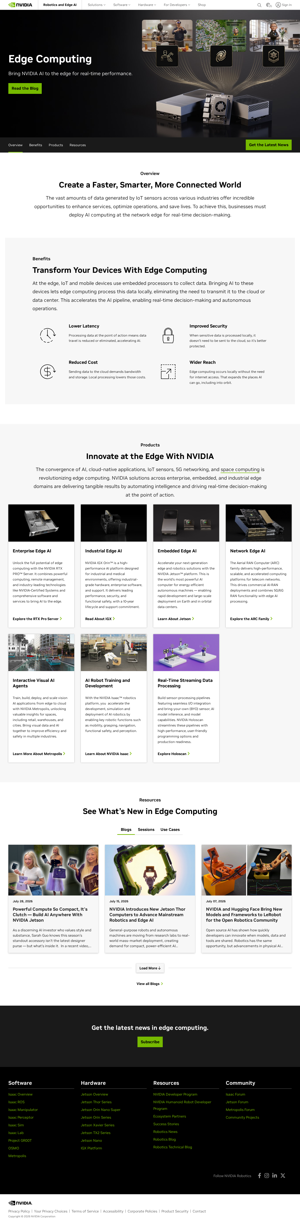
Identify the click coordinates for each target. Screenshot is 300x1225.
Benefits (35, 145)
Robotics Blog (164, 1139)
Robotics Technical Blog (172, 1147)
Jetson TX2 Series (95, 1132)
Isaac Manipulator (23, 1109)
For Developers (176, 5)
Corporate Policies (142, 1211)
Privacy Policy (19, 1211)
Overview (15, 145)
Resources (78, 145)
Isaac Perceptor (21, 1117)
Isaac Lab (16, 1132)
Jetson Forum (237, 1102)
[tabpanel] (150, 915)
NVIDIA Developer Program (175, 1094)
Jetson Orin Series (96, 1117)
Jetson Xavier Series (97, 1125)
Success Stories (166, 1124)
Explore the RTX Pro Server (36, 619)
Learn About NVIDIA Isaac (107, 754)
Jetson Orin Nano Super (100, 1109)
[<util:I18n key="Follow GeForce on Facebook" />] (259, 1175)
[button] (268, 6)
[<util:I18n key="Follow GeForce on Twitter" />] (283, 1175)
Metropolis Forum (240, 1109)
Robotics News (165, 1131)
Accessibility (113, 1211)
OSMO (13, 1148)
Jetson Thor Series (96, 1102)
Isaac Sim (16, 1125)
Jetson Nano (91, 1140)
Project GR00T (20, 1140)
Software (120, 5)
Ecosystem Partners (169, 1116)
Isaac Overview (20, 1094)
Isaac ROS (16, 1102)
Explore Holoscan (172, 754)
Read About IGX (98, 619)
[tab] (126, 830)
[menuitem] (60, 5)
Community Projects (242, 1117)
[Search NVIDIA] (259, 4)
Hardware (146, 5)
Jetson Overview (94, 1094)
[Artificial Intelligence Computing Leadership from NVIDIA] (20, 5)
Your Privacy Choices (50, 1211)
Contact (199, 1211)
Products (56, 145)
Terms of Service (85, 1211)
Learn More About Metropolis (38, 754)
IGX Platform (91, 1148)
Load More (148, 968)
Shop (202, 5)
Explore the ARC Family (250, 619)
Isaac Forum (235, 1094)
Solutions (95, 5)
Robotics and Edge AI (60, 5)
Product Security (174, 1211)
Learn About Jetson (175, 619)
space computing (240, 469)
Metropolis (17, 1156)
